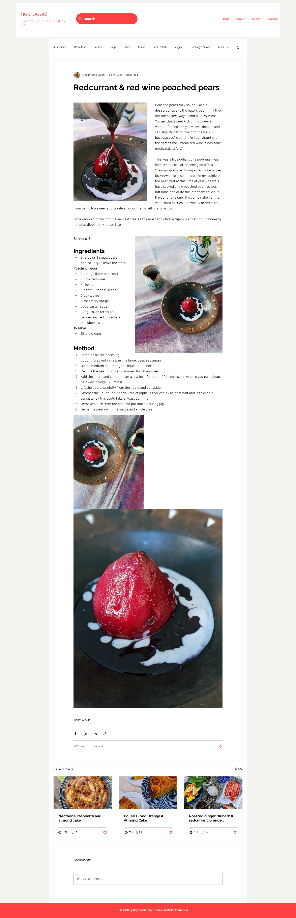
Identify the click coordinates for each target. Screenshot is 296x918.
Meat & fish (160, 47)
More (221, 47)
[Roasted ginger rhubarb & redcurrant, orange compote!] (213, 792)
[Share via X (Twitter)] (85, 734)
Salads (98, 47)
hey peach (35, 13)
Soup (113, 47)
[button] (237, 47)
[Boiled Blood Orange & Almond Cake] (148, 792)
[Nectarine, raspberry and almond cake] (83, 792)
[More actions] (220, 75)
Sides (127, 47)
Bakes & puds (82, 720)
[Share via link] (105, 734)
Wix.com (183, 910)
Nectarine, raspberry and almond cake (79, 818)
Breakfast (80, 47)
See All (238, 769)
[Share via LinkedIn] (95, 734)
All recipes (59, 47)
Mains (141, 47)
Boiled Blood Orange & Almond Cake (144, 818)
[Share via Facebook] (75, 734)
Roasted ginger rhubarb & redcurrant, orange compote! (211, 818)
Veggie (179, 47)
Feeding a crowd (200, 47)
